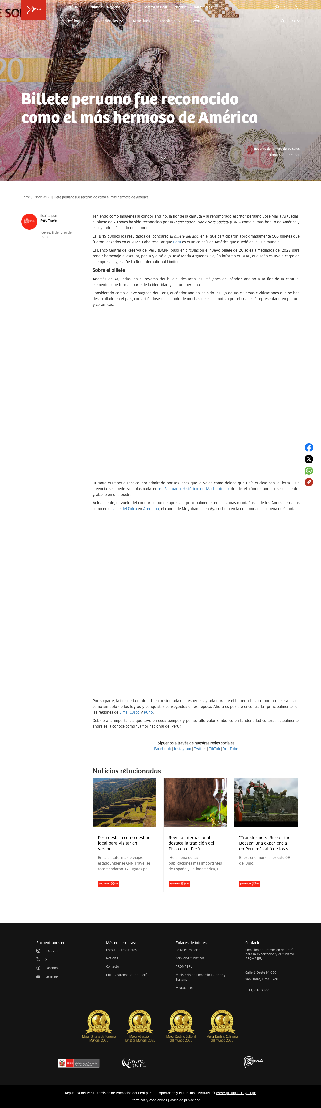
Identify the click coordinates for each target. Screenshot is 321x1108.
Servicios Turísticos (190, 958)
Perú (177, 242)
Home (25, 197)
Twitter (200, 749)
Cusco (135, 712)
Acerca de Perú (156, 7)
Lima (123, 712)
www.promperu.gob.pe (236, 1093)
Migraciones (184, 988)
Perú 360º (74, 7)
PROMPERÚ (184, 966)
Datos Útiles (203, 7)
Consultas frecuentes (121, 950)
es (293, 21)
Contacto (112, 966)
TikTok (214, 749)
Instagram (182, 749)
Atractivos (141, 21)
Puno (148, 712)
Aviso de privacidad (185, 1100)
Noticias (180, 7)
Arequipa (151, 508)
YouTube (230, 749)
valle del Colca (124, 508)
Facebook (162, 749)
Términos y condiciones (149, 1100)
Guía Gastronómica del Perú (126, 975)
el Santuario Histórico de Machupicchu (194, 489)
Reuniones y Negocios (104, 7)
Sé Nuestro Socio (188, 950)
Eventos (197, 21)
